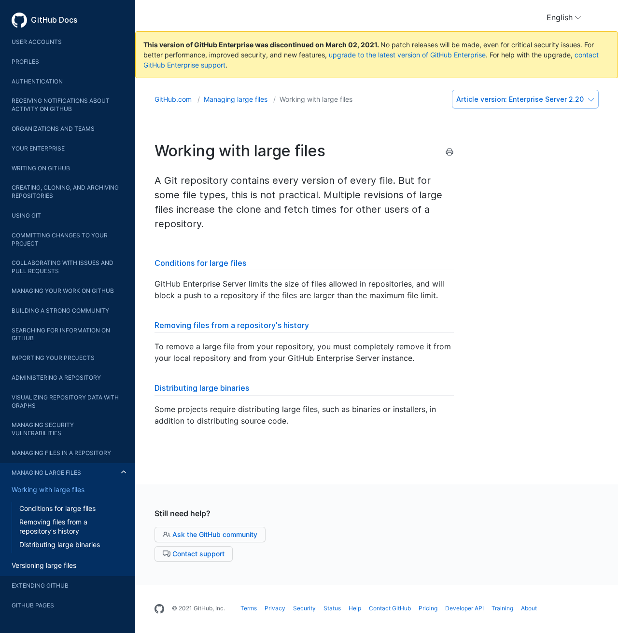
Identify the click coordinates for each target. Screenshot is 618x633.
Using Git (26, 215)
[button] (564, 17)
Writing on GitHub (41, 168)
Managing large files (46, 472)
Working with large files (48, 489)
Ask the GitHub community (213, 534)
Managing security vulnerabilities (43, 429)
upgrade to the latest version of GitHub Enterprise (407, 55)
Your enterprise (38, 148)
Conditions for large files (57, 508)
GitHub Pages (33, 605)
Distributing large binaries (59, 544)
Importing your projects (53, 357)
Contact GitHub (390, 608)
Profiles (25, 61)
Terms (248, 608)
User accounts (37, 41)
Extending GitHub (40, 585)
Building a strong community (60, 310)
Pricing (428, 608)
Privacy (275, 608)
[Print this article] (449, 153)
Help (355, 608)
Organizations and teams (53, 128)
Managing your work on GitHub (63, 290)
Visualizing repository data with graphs (65, 401)
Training (502, 608)
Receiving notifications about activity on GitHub (61, 104)
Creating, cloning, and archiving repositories (65, 191)
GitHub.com (174, 99)
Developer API (464, 608)
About (529, 608)
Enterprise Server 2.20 (521, 99)
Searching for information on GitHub (61, 334)
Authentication (37, 81)
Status (332, 608)
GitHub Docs (54, 20)
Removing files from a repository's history (53, 527)
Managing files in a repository (61, 452)
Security (304, 608)
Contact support (197, 554)
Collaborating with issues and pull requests (62, 267)
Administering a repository (56, 377)
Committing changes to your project (60, 239)
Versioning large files (44, 565)
